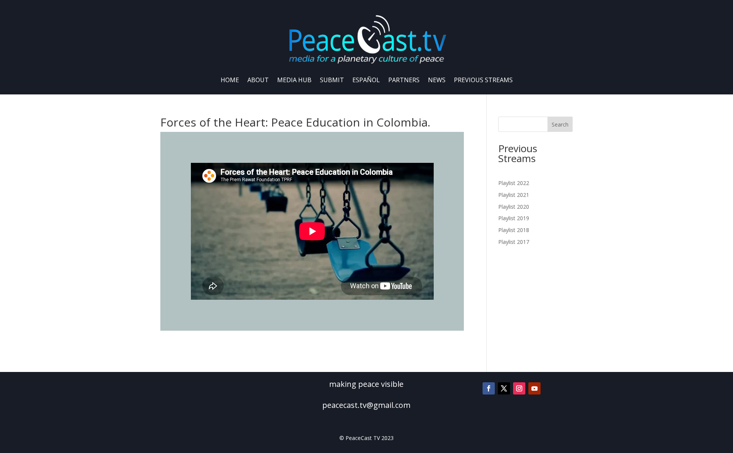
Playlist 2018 (513, 230)
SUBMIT (332, 80)
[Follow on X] (504, 388)
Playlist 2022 (513, 183)
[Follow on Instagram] (519, 388)
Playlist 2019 (513, 218)
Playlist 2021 (513, 194)
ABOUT (258, 80)
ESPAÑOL (366, 80)
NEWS (437, 80)
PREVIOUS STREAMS (483, 80)
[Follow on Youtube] (534, 388)
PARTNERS (404, 80)
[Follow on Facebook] (489, 388)
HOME (230, 80)
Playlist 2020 (513, 206)
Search (560, 124)
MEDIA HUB (294, 80)
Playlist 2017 (513, 241)
